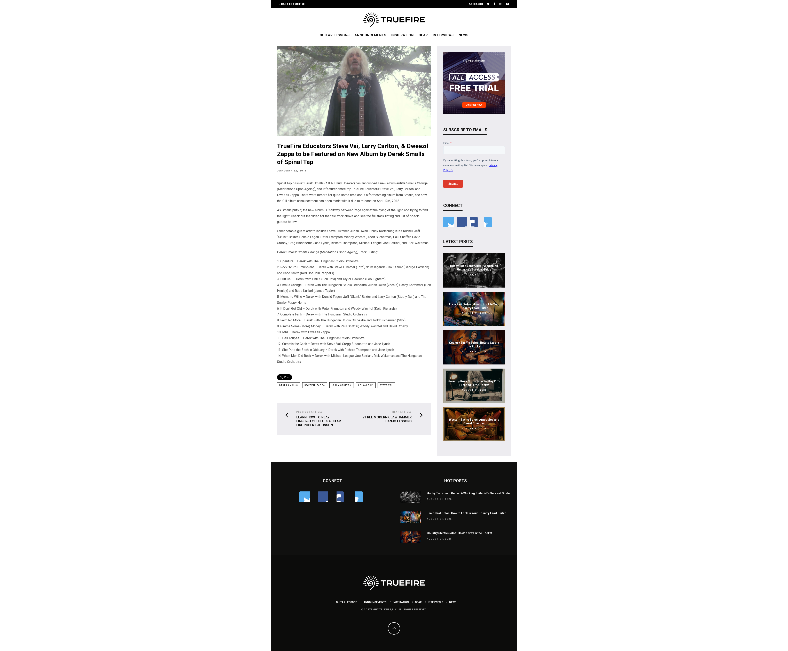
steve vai (386, 385)
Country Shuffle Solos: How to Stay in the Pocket (459, 533)
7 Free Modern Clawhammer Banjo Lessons (387, 419)
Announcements (370, 35)
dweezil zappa (315, 385)
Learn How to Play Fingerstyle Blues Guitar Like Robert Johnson (318, 421)
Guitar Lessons (335, 35)
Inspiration (402, 35)
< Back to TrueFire (292, 4)
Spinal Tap (365, 385)
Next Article (402, 412)
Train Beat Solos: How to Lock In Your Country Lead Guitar (466, 513)
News (463, 35)
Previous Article (309, 412)
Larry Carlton (342, 385)
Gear (423, 35)
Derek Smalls (288, 385)
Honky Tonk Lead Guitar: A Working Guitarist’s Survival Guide (468, 493)
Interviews (443, 35)
